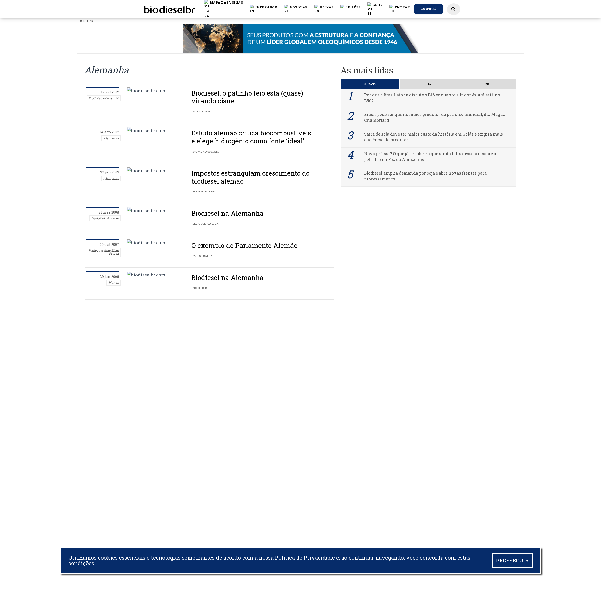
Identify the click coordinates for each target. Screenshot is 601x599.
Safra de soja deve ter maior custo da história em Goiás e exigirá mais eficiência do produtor (433, 137)
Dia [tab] (429, 84)
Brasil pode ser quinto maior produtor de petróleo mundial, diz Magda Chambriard (434, 117)
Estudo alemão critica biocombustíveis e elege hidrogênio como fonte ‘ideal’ (251, 137)
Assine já (428, 9)
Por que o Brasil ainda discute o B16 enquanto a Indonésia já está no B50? (432, 98)
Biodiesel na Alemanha (227, 213)
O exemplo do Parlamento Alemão (244, 245)
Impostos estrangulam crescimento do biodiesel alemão (250, 177)
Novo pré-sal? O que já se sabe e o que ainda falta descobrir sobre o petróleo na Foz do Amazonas (430, 156)
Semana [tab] (370, 84)
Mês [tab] (487, 84)
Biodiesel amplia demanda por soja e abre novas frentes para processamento (425, 176)
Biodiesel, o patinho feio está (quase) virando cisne (247, 97)
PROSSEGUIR (512, 560)
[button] (296, 9)
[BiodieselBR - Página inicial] (169, 9)
